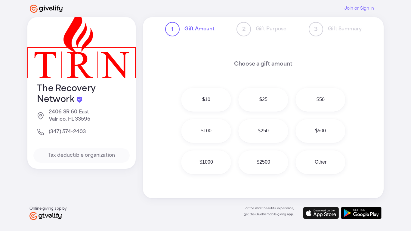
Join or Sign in (359, 8)
